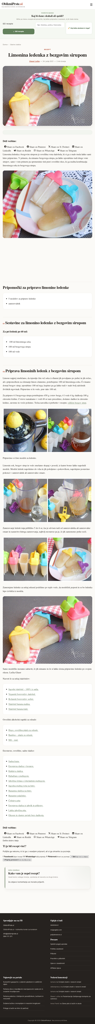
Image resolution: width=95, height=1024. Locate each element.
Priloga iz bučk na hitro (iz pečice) (15, 1008)
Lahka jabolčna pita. (17, 810)
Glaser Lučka (34, 61)
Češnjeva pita (14, 800)
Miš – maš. (13, 739)
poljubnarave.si (56, 935)
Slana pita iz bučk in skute (71, 1003)
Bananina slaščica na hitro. (20, 790)
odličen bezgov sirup (77, 402)
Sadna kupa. (13, 761)
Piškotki (53, 954)
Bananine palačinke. (17, 795)
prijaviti (40, 882)
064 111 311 (7, 936)
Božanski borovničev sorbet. (21, 699)
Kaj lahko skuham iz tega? (79, 28)
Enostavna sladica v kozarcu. (21, 766)
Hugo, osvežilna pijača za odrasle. (23, 730)
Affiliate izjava (55, 968)
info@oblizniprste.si (10, 934)
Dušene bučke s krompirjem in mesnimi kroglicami (21, 1003)
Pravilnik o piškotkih (57, 958)
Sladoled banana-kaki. (18, 708)
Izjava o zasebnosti (57, 963)
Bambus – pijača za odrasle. (20, 735)
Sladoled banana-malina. (19, 704)
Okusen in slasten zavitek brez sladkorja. (26, 815)
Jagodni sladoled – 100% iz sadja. (23, 689)
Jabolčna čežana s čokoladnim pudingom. (26, 780)
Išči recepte (8, 23)
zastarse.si (54, 925)
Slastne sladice (15, 44)
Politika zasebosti (56, 949)
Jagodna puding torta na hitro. (21, 785)
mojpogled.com (56, 930)
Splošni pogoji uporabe (58, 944)
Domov (5, 44)
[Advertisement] (47, 257)
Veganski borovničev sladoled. (22, 694)
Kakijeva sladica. (15, 771)
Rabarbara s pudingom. (18, 775)
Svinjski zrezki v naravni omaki (70, 982)
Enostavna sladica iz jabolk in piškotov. (25, 805)
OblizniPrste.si (8, 925)
